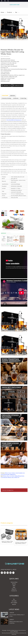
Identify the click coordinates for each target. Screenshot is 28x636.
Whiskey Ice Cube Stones (19, 632)
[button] (27, 32)
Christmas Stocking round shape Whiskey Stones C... (20, 543)
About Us (14, 589)
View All (14, 604)
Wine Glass (4, 632)
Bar (16, 12)
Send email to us (7, 85)
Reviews (14, 584)
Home (2, 12)
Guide (19, 630)
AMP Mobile (16, 631)
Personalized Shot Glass (10, 632)
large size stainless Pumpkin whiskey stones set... (7, 542)
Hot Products (23, 630)
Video (14, 585)
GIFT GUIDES (14, 602)
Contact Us (14, 590)
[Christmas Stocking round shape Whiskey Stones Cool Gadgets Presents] (21, 535)
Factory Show (14, 582)
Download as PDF (19, 85)
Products (9, 12)
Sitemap (11, 631)
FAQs (14, 587)
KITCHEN (14, 601)
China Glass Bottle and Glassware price (13, 120)
